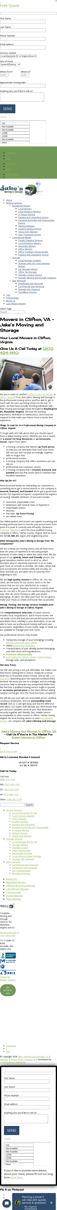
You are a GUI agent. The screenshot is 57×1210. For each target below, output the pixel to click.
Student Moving (20, 821)
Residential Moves (21, 205)
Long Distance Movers (29, 211)
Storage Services (14, 839)
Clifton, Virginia (7, 397)
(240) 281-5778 (14, 799)
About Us (10, 300)
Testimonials (12, 297)
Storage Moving (20, 844)
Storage (16, 257)
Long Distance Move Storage (26, 856)
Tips (8, 295)
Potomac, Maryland (9, 530)
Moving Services (14, 203)
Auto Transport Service (29, 234)
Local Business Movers (29, 243)
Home (9, 200)
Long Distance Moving (23, 815)
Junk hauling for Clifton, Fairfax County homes (28, 657)
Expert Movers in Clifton (28, 737)
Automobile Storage (22, 853)
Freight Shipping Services (30, 240)
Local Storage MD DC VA (24, 841)
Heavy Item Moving (21, 836)
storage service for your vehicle (21, 642)
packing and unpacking (24, 645)
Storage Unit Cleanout (29, 289)
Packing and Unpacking (23, 824)
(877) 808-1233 (11, 794)
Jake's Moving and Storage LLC (33, 1056)
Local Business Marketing (12, 1062)
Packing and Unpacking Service (33, 217)
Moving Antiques (26, 226)
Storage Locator (20, 847)
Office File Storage (27, 272)
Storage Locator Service (30, 274)
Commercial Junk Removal (31, 286)
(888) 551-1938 (7, 779)
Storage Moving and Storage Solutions (37, 277)
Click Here (16, 1177)
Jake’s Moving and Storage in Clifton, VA (28, 731)
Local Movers (25, 208)
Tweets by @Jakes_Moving (7, 978)
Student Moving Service (29, 228)
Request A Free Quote (17, 177)
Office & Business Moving (20, 885)
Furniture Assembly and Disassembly (30, 827)
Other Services (13, 862)
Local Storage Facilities (29, 260)
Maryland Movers (16, 882)
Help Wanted (12, 174)
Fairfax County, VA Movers (40, 394)
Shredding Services (27, 292)
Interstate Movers (27, 246)
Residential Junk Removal (30, 283)
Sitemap (4, 1059)
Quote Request (14, 895)
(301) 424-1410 (8, 935)
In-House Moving (26, 214)
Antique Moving (20, 833)
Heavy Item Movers (28, 231)
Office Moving (19, 818)
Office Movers (25, 249)
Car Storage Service (28, 269)
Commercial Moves (21, 237)
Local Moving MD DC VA (24, 813)
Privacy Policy (17, 1059)
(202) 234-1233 (11, 789)
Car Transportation (21, 870)
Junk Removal (19, 280)
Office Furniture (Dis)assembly (33, 251)
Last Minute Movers (16, 303)
